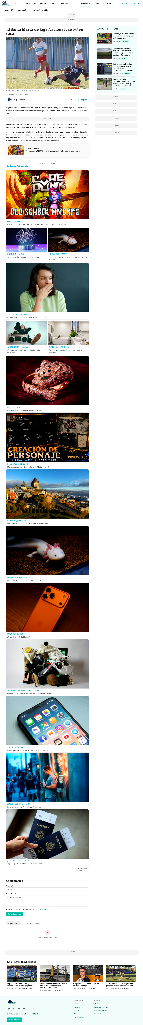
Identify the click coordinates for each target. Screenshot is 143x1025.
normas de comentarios (39, 909)
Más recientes (15, 923)
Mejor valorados (33, 923)
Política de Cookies (99, 1014)
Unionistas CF (8, 10)
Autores (76, 1010)
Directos (77, 1007)
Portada (18, 3)
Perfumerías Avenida (40, 10)
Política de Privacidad (100, 1010)
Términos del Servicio (100, 1007)
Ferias (109, 3)
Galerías (27, 3)
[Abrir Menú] (139, 3)
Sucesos (126, 41)
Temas (76, 1014)
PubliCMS (35, 1014)
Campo (124, 58)
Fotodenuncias (79, 1017)
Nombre (9, 886)
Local (124, 89)
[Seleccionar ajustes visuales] (134, 3)
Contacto (96, 1004)
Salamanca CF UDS (23, 10)
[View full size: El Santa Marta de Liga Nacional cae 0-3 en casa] (47, 63)
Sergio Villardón (23, 988)
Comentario (11, 894)
